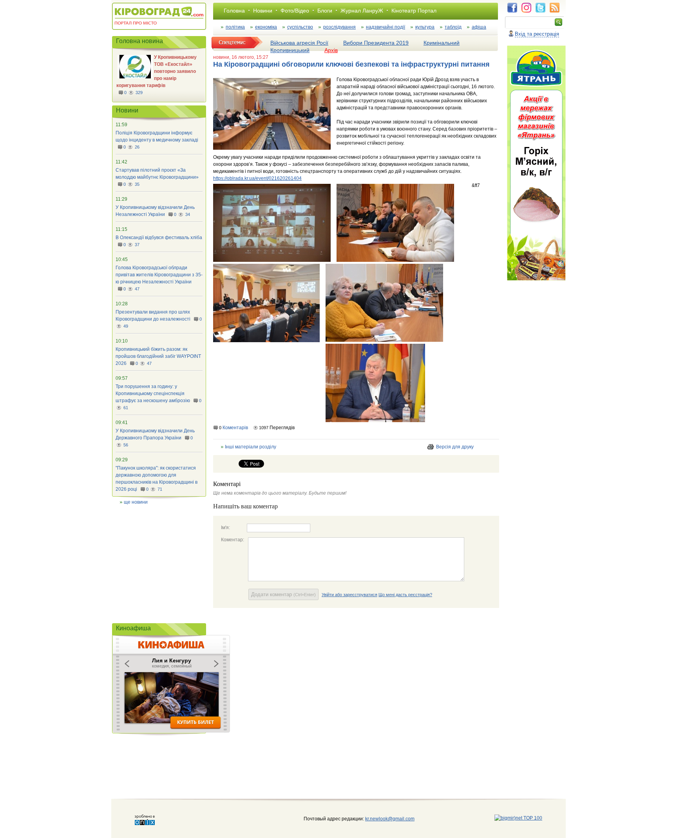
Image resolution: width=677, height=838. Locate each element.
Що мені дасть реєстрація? (405, 594)
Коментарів (235, 427)
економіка (266, 27)
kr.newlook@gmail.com (381, 819)
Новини (262, 10)
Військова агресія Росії (299, 43)
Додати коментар (283, 594)
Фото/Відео (295, 10)
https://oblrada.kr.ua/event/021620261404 (257, 178)
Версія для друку (455, 447)
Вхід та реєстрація (537, 34)
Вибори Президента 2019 (376, 43)
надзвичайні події (385, 27)
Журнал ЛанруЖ (361, 10)
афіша (479, 27)
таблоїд (453, 27)
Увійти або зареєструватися (349, 594)
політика (235, 27)
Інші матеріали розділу (250, 447)
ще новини (136, 502)
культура (424, 27)
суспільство (300, 27)
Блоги (324, 10)
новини (221, 57)
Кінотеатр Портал (413, 10)
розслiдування (339, 27)
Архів (331, 50)
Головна (234, 10)
